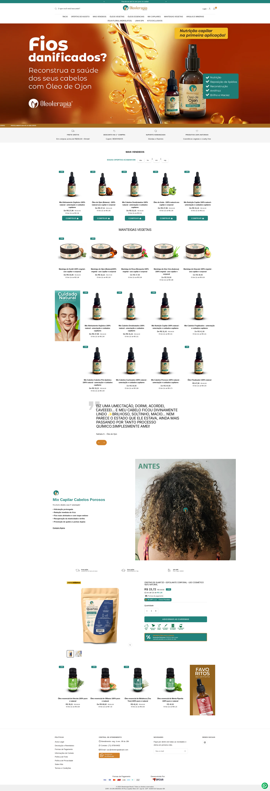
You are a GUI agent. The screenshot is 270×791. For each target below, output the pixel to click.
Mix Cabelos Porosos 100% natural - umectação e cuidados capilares (165, 381)
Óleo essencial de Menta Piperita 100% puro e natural (170, 700)
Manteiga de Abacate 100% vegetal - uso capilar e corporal (198, 270)
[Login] (210, 9)
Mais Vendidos (99, 17)
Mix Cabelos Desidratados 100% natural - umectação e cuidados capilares (135, 204)
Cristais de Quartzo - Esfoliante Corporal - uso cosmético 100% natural (174, 583)
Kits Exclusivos (154, 21)
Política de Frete (61, 757)
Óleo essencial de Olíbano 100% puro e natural (105, 700)
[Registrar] (185, 751)
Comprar (71, 218)
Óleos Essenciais (136, 17)
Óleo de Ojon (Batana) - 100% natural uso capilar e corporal (103, 203)
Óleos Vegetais (117, 17)
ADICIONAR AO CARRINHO (175, 619)
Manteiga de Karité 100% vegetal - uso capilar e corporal (72, 270)
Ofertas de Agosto (80, 17)
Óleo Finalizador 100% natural (199, 380)
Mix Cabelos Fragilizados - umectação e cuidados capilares (199, 327)
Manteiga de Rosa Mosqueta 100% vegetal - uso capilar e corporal (135, 270)
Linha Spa (139, 21)
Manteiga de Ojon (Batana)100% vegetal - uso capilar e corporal (103, 270)
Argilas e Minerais (195, 17)
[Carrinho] (214, 9)
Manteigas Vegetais (173, 17)
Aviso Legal (59, 742)
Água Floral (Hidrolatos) (120, 21)
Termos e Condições (63, 768)
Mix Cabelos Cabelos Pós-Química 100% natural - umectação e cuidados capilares (98, 382)
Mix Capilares (154, 17)
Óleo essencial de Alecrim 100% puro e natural (73, 700)
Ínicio (65, 17)
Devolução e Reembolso (64, 746)
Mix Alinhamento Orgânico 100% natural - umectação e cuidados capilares (72, 204)
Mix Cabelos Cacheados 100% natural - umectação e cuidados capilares (131, 381)
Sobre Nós (59, 764)
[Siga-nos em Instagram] (205, 742)
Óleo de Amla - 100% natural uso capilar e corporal (166, 203)
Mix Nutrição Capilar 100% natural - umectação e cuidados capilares (198, 203)
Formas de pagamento (155, 596)
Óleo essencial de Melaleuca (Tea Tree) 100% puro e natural (138, 700)
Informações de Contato (64, 753)
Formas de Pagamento (64, 749)
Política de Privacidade (64, 761)
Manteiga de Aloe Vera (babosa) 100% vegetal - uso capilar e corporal (166, 271)
